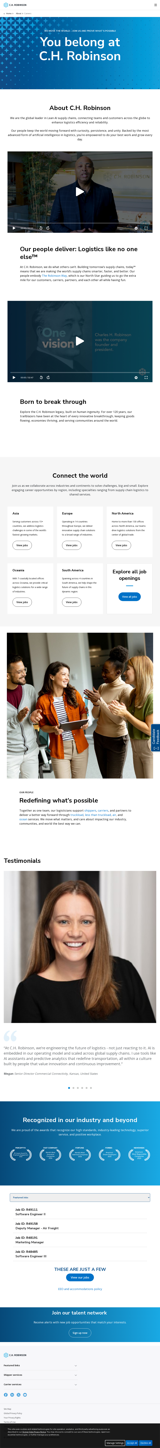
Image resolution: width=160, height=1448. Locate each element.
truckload (76, 815)
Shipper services (13, 1374)
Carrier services (12, 1384)
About (18, 13)
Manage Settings (115, 1442)
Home (9, 13)
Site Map (7, 1409)
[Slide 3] (82, 1088)
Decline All (145, 1442)
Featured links (12, 1365)
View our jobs (80, 1277)
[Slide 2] (78, 1088)
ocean (23, 819)
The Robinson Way (54, 275)
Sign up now (80, 1333)
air (114, 815)
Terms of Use (10, 1422)
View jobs (22, 545)
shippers (90, 810)
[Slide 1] (73, 1088)
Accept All (132, 1442)
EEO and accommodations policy (80, 1289)
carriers (103, 810)
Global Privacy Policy (13, 1413)
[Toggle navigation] (155, 5)
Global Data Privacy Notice (34, 1432)
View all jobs (129, 596)
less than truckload (98, 815)
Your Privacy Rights (12, 1417)
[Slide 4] (87, 1088)
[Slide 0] (69, 1088)
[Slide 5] (91, 1088)
